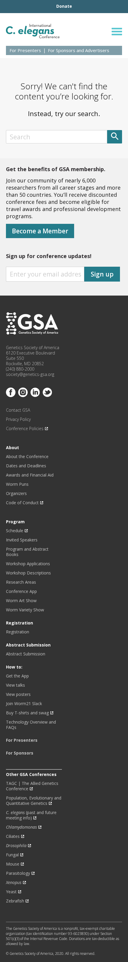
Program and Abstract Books (27, 551)
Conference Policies (24, 428)
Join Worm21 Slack (24, 703)
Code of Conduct (22, 502)
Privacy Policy (18, 419)
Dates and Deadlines (26, 465)
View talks (15, 685)
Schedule (14, 530)
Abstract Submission (25, 654)
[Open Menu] (117, 31)
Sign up (102, 274)
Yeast (11, 891)
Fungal (12, 855)
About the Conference (27, 456)
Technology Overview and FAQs (31, 724)
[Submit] (114, 136)
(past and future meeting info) (31, 815)
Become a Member (40, 231)
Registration (17, 632)
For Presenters (25, 50)
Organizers (16, 493)
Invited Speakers (22, 540)
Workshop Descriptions (28, 573)
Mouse (12, 864)
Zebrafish (15, 901)
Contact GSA (18, 410)
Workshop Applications (28, 563)
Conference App (21, 591)
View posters (18, 694)
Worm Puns (17, 484)
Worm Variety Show (25, 610)
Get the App (17, 676)
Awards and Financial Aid (30, 475)
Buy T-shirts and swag (27, 713)
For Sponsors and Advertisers (78, 50)
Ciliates (13, 836)
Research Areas (21, 582)
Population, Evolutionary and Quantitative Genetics (33, 800)
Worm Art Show (21, 600)
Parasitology (18, 873)
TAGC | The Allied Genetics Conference (32, 786)
